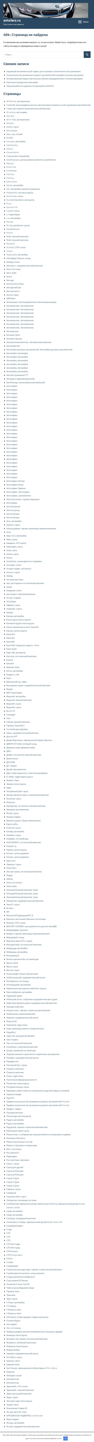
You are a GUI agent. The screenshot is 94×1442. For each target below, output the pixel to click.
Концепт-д (11, 846)
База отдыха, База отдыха (18, 619)
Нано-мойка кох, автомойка (19, 992)
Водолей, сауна (13, 703)
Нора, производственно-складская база (25, 1028)
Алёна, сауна (12, 554)
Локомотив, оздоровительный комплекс (25, 900)
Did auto (10, 163)
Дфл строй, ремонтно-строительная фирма (26, 773)
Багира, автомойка (15, 616)
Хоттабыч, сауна (14, 1357)
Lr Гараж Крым (13, 214)
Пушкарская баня (14, 1112)
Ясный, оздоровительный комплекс (23, 1426)
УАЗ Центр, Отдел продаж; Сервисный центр (27, 1317)
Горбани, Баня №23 (15, 725)
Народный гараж (14, 995)
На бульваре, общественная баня (22, 974)
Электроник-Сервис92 (16, 1408)
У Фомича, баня (13, 1309)
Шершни (10, 1371)
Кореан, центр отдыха (16, 849)
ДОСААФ (10, 762)
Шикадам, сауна (14, 1375)
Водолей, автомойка (16, 696)
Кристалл (11, 860)
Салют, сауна (12, 1163)
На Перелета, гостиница (17, 981)
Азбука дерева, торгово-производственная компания (31, 528)
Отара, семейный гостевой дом (21, 1050)
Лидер (9, 875)
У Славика (11, 1306)
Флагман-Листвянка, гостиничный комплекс (27, 1339)
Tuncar (9, 251)
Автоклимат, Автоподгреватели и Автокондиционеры (31, 302)
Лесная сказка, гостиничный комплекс (24, 871)
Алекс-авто (11, 550)
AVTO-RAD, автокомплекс (18, 119)
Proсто (9, 232)
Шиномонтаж (12, 1379)
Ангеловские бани (14, 579)
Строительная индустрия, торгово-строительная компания (34, 1269)
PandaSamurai (12, 229)
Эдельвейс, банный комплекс (20, 1390)
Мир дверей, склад (15, 937)
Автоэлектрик (12, 514)
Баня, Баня (11, 649)
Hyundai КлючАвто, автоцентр (20, 200)
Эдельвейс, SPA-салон (17, 1386)
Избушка (10, 802)
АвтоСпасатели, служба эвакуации (23, 499)
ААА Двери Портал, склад (18, 258)
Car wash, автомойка (15, 141)
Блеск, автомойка (14, 671)
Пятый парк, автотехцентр (18, 1116)
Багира (9, 612)
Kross (8, 203)
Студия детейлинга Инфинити (20, 1276)
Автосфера (11, 503)
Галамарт (10, 714)
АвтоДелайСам (13, 287)
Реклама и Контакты (15, 1138)
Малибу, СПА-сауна (15, 922)
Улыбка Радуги (13, 1320)
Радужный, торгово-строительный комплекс (27, 1127)
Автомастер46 (13, 335)
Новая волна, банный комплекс (20, 1014)
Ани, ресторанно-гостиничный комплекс (25, 583)
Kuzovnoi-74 (11, 207)
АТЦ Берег (11, 601)
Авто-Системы (13, 269)
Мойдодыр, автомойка (16, 948)
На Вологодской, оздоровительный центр (25, 977)
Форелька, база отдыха (17, 1346)
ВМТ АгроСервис (14, 692)
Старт (9, 1229)
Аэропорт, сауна (14, 608)
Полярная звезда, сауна (17, 1087)
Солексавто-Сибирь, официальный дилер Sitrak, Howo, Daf (34, 1222)
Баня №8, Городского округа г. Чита (22, 645)
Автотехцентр (13, 510)
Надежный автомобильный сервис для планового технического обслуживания (43, 71)
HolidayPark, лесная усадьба (19, 192)
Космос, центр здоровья (17, 853)
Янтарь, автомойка (15, 1423)
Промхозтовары (14, 1094)
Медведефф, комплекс (17, 930)
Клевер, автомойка (15, 831)
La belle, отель (13, 210)
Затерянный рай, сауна (17, 791)
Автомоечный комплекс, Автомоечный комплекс (29, 342)
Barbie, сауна (12, 127)
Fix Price (10, 174)
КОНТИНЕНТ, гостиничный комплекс (23, 842)
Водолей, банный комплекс (19, 700)
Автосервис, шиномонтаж (18, 495)
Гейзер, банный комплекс (18, 722)
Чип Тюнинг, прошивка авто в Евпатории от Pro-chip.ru (31, 1368)
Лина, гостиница (14, 882)
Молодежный (12, 955)
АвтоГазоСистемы (15, 283)
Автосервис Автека (15, 481)
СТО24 (9, 1258)
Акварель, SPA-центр (16, 543)
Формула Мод (12, 1349)
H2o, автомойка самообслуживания (23, 189)
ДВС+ (9, 751)
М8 (7, 911)
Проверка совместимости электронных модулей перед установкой (37, 1090)
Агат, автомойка (13, 521)
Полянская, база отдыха (17, 1083)
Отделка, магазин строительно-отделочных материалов (32, 1054)
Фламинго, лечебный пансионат (21, 1342)
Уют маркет (11, 1324)
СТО (8, 1233)
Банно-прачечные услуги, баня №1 (22, 627)
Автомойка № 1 (13, 346)
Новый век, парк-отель (16, 1025)
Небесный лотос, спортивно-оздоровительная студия (31, 999)
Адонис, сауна (13, 524)
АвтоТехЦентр (13, 506)
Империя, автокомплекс (17, 809)
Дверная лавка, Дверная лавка (20, 747)
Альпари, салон (13, 565)
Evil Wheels (11, 170)
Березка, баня (12, 667)
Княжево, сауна (13, 835)
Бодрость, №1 (12, 674)
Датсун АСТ (12, 736)
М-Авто (9, 908)
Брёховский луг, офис (16, 681)
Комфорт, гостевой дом (17, 838)
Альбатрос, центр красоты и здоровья (24, 561)
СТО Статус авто (14, 1255)
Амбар (9, 576)
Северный (11, 1193)
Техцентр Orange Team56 (18, 1284)
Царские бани (12, 1364)
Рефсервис (11, 1156)
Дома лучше (12, 758)
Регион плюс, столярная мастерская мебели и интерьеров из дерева (38, 1134)
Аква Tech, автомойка (16, 535)
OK (65, 1438)
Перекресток (12, 1061)
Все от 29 (10, 711)
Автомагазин (12, 331)
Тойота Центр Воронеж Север (20, 1288)
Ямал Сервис (12, 1419)
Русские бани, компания (17, 1160)
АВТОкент (11, 298)
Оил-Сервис (12, 1039)
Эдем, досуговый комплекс (19, 1393)
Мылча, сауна (12, 970)
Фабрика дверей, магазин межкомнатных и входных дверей (34, 1331)
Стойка (9, 1262)
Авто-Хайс (11, 273)
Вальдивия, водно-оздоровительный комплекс (28, 685)
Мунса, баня (12, 963)
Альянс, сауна (13, 572)
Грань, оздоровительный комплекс (22, 733)
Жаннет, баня (12, 780)
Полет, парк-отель (14, 1076)
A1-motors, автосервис (16, 112)
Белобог (10, 663)
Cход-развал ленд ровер (17, 156)
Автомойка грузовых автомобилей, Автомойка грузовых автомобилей (39, 349)
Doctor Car (11, 167)
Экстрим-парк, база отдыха (19, 1401)
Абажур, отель (13, 262)
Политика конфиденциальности (21, 1079)
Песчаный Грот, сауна (16, 1065)
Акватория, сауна (14, 546)
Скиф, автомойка (14, 1211)
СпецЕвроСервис (14, 1225)
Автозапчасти (13, 291)
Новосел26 (11, 1021)
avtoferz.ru (12, 20)
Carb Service (12, 145)
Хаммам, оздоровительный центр (22, 1353)
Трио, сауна (11, 1298)
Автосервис (12, 386)
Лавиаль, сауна (13, 864)
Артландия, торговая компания (20, 594)
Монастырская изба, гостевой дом (22, 959)
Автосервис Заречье (16, 488)
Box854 (9, 137)
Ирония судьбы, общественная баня (23, 820)
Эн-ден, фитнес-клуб (16, 1412)
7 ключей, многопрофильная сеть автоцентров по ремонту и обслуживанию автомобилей (48, 105)
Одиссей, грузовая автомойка (20, 1036)
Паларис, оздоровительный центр (22, 1057)
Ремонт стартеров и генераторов (21, 1145)
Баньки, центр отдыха (16, 630)
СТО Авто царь (13, 1244)
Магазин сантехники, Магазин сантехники (26, 919)
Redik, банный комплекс (17, 236)
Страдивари (12, 1266)
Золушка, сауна (13, 798)
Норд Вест (11, 1032)
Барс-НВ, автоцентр (15, 652)
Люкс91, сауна (12, 904)
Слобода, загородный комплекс (21, 1218)
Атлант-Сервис (13, 598)
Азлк (8, 532)
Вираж (9, 689)
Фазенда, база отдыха (16, 1335)
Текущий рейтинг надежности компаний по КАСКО (30, 86)
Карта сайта (12, 824)
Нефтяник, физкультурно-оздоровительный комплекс (31, 1003)
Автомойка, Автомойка (17, 353)
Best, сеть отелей (14, 134)
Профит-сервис (14, 1109)
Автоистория (12, 295)
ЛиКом (9, 879)
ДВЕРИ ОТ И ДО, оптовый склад (21, 744)
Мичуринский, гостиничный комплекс (24, 944)
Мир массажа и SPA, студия (19, 941)
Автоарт (10, 280)
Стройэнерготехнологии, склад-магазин (25, 1273)
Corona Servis (12, 152)
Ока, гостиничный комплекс (19, 1043)
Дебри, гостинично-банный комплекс (23, 754)
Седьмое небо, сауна (16, 1196)
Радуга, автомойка (15, 1120)
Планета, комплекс (15, 1068)
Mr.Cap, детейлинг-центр (17, 225)
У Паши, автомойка (15, 1302)
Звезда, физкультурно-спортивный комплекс (27, 795)
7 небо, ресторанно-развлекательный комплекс (28, 108)
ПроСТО (10, 1098)
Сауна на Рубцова (14, 1171)
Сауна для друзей (14, 1167)
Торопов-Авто (12, 1291)
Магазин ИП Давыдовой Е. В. (20, 915)
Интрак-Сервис (13, 817)
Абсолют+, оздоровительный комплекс (24, 265)
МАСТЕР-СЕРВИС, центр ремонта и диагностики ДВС (31, 926)
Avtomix (10, 123)
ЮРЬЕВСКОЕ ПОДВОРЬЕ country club (24, 1415)
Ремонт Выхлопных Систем (19, 1141)
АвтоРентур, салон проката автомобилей (25, 382)
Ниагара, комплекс (15, 1006)
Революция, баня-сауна (17, 1130)
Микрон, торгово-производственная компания (27, 933)
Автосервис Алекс (15, 484)
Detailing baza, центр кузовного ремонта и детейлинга (31, 159)
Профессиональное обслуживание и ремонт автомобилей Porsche (37, 1101)
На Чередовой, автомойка (18, 984)
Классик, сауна (13, 827)
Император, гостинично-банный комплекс (26, 806)
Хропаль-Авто (13, 1361)
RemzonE (10, 243)
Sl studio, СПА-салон (16, 247)
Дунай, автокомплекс (16, 769)
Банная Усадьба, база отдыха (20, 623)
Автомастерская (14, 338)
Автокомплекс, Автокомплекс (20, 305)
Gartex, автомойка (14, 185)
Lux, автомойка (13, 218)
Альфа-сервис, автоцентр (18, 568)
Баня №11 (10, 634)
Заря (8, 787)
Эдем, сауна (12, 1397)
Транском (10, 1295)
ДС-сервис (11, 765)
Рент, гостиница (13, 1149)
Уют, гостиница (13, 1328)
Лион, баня (11, 886)
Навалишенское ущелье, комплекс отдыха (26, 988)
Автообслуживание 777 (17, 375)
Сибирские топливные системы (21, 1200)
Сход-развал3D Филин (17, 1280)
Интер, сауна (12, 813)
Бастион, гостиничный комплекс (21, 656)
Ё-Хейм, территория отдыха (19, 776)
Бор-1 (9, 678)
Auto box (10, 116)
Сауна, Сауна (12, 1178)
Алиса (9, 557)
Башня (9, 660)
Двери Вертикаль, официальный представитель (29, 740)
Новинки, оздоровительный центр (22, 1017)
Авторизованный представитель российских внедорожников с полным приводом (44, 78)
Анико (9, 587)
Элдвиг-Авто (12, 1404)
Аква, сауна (11, 539)
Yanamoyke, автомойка (17, 254)
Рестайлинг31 (12, 1152)
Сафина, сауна (13, 1189)
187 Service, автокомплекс (18, 101)
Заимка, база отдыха (16, 784)
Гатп (8, 718)
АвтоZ (9, 276)
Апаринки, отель (14, 590)
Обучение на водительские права (22, 82)
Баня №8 (10, 641)
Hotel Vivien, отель (14, 196)
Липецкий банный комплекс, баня (22, 890)
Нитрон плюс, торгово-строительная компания (28, 1010)
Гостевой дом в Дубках (17, 729)
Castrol (9, 149)
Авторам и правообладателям (20, 378)
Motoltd (9, 222)
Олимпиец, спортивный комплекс (22, 1047)
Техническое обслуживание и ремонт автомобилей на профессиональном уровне (44, 75)
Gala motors (11, 181)
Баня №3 (10, 638)
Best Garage (11, 130)
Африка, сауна (13, 605)
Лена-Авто (11, 868)
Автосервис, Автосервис (18, 492)
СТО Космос (12, 1251)
